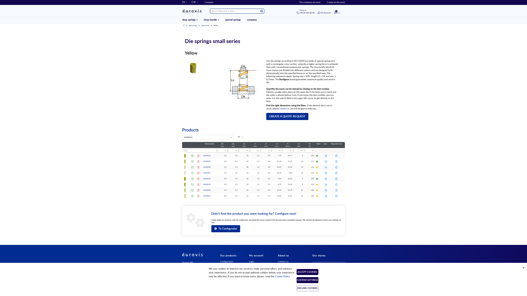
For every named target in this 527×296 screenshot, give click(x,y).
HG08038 (207, 190)
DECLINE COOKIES (307, 288)
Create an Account (336, 2)
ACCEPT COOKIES (307, 272)
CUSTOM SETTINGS (307, 280)
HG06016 (207, 156)
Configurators (226, 262)
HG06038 (207, 167)
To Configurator (227, 228)
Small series (205, 25)
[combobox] (237, 11)
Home (184, 25)
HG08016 (207, 179)
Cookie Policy (282, 276)
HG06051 (207, 173)
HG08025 (207, 184)
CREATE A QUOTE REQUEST (287, 116)
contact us (284, 109)
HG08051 (207, 196)
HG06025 (207, 161)
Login (251, 262)
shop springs (193, 25)
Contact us (283, 262)
